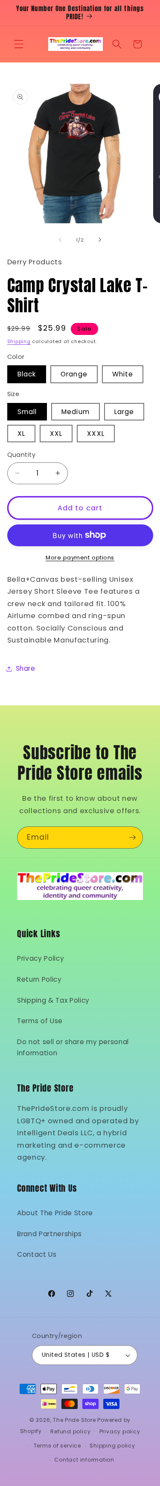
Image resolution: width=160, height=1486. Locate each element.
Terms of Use (40, 1020)
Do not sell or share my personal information (73, 1047)
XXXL (95, 433)
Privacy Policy (40, 958)
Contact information (84, 1459)
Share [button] (25, 668)
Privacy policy (119, 1431)
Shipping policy (112, 1445)
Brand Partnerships (49, 1233)
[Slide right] (99, 240)
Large (124, 411)
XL (21, 433)
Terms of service (57, 1445)
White (123, 374)
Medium (75, 411)
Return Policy (39, 979)
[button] (19, 44)
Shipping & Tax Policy (53, 1000)
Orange (74, 374)
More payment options (80, 558)
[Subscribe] (132, 837)
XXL (56, 433)
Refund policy (70, 1431)
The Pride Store (74, 1420)
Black (26, 374)
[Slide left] (60, 240)
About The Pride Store (55, 1212)
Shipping (19, 341)
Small (27, 411)
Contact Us (37, 1254)
